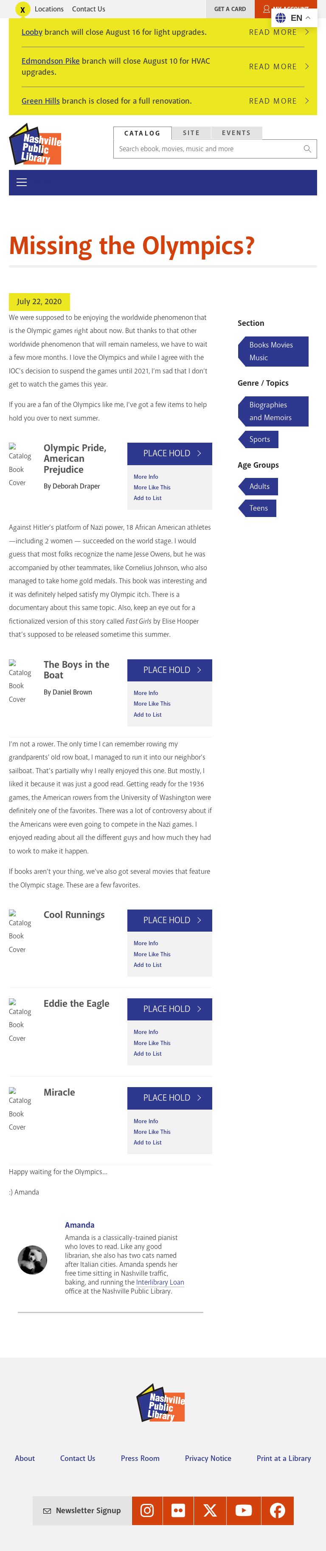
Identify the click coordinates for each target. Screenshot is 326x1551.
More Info (146, 476)
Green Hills (41, 101)
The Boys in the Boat (77, 669)
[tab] (142, 133)
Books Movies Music (271, 351)
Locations (49, 9)
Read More (276, 32)
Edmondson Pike (51, 61)
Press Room (140, 1458)
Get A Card (230, 9)
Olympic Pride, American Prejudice (75, 458)
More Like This (152, 487)
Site (191, 133)
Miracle (59, 1092)
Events (237, 133)
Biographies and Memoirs (271, 411)
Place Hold (167, 453)
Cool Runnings (74, 915)
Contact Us (88, 9)
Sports (260, 439)
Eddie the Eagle (77, 1003)
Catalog (142, 133)
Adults (260, 486)
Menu (44, 182)
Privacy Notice (208, 1458)
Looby (32, 32)
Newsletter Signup (88, 1511)
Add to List (148, 498)
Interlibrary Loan (160, 1282)
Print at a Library (284, 1458)
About (25, 1458)
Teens (259, 508)
